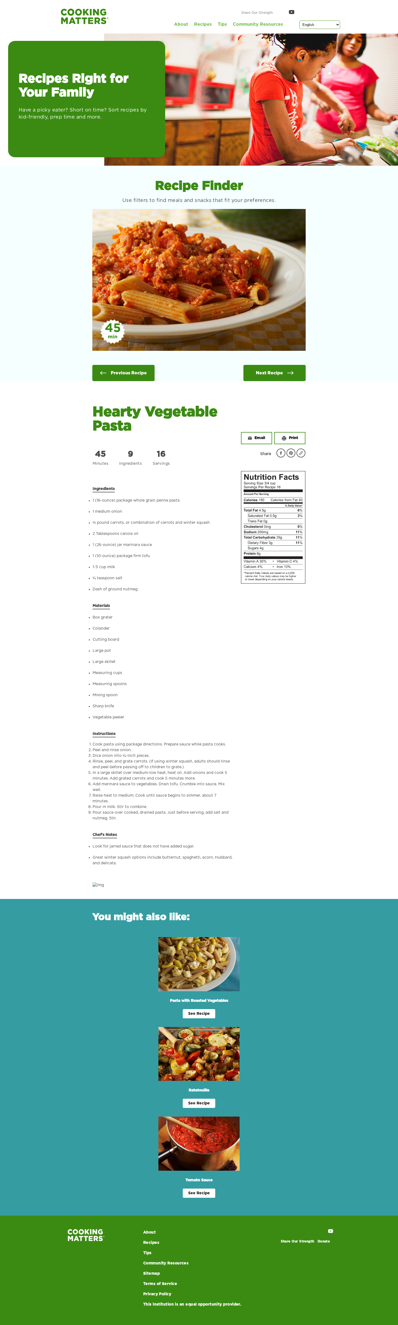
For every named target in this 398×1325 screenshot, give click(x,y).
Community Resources (258, 24)
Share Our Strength (257, 12)
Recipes (203, 24)
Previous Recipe (129, 373)
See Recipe (199, 1014)
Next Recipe (269, 373)
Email (260, 438)
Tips (222, 24)
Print (293, 438)
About (181, 24)
